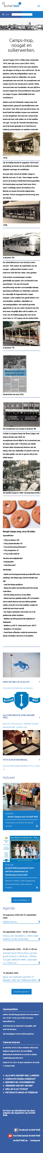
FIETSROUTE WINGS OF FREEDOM (21, 1092)
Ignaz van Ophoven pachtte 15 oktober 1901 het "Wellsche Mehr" (20, 976)
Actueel (9, 777)
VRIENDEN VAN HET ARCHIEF (19, 1085)
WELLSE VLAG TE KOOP (16, 1089)
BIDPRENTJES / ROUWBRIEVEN (20, 1082)
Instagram (35, 1140)
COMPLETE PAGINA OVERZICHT (20, 1079)
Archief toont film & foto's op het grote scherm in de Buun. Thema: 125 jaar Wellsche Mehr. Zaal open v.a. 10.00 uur (20, 956)
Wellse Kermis (19, 918)
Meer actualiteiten (20, 900)
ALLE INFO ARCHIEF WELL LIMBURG (22, 1075)
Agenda (9, 908)
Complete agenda (20, 992)
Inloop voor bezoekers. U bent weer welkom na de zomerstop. (21, 935)
